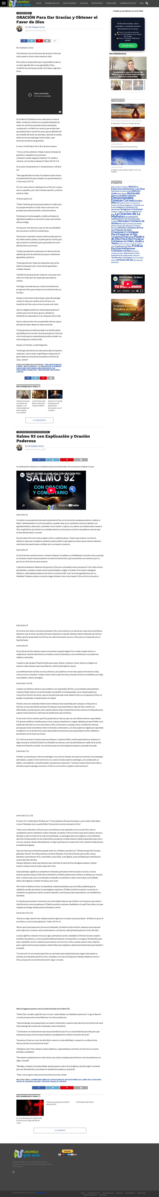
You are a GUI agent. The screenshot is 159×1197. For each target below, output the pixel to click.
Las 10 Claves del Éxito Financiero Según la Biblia (38, 403)
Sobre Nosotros (128, 3)
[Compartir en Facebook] (24, 40)
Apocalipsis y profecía (119, 191)
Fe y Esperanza (135, 203)
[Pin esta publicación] (39, 40)
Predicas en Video (123, 246)
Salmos (62, 1081)
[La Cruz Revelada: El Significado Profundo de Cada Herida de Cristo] (30, 1115)
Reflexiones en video (131, 253)
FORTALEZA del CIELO (85, 1102)
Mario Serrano (125, 219)
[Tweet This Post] (53, 459)
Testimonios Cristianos (121, 257)
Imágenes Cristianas (131, 209)
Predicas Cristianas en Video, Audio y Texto (127, 241)
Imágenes (103, 1195)
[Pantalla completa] (141, 291)
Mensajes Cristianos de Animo (127, 222)
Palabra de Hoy (52, 3)
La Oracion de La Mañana (49, 366)
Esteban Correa (122, 200)
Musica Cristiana (133, 226)
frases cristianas (117, 205)
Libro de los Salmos (91, 1080)
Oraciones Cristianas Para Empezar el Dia (35, 368)
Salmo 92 (54, 1081)
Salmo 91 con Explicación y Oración (33, 1081)
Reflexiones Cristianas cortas (123, 249)
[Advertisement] (59, 600)
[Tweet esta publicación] (31, 40)
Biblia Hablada (122, 193)
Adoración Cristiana (119, 187)
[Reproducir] (114, 291)
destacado (133, 193)
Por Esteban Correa (37, 27)
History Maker (40, 1192)
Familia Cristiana (124, 203)
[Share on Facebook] (39, 459)
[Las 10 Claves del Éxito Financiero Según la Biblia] (39, 398)
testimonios (136, 255)
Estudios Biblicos (73, 1080)
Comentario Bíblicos (40, 1080)
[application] (128, 284)
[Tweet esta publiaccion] (35, 377)
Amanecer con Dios (134, 188)
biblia (130, 191)
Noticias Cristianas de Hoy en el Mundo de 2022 (127, 228)
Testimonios (97, 3)
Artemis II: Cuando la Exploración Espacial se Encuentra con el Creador (55, 405)
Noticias (84, 3)
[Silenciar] (137, 291)
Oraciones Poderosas (26, 370)
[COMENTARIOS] (54, 40)
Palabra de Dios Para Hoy (127, 237)
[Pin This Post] (67, 459)
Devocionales (70, 3)
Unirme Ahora (128, 45)
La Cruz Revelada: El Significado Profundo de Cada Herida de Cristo (29, 1120)
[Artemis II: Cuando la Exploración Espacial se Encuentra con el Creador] (55, 398)
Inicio (39, 3)
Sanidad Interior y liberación (121, 255)
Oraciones (111, 3)
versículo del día (124, 259)
